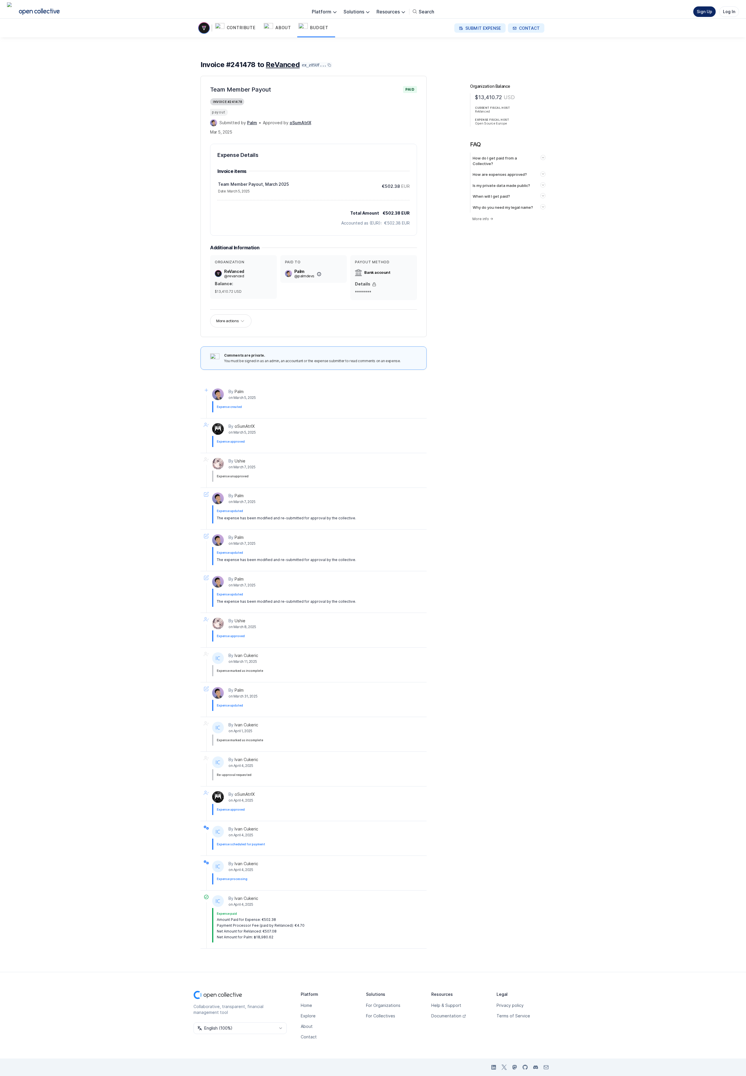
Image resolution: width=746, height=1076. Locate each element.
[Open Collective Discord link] (536, 1067)
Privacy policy (510, 1005)
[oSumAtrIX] (218, 429)
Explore (308, 1015)
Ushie (240, 460)
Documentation (446, 1015)
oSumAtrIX (245, 426)
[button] (238, 28)
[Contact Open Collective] (546, 1067)
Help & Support (446, 1005)
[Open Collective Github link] (525, 1067)
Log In (729, 11)
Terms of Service (513, 1015)
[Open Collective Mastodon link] (515, 1067)
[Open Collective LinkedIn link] (494, 1067)
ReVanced (283, 64)
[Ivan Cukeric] (218, 658)
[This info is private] (374, 284)
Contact (309, 1036)
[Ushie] (218, 463)
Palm (239, 391)
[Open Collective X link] (504, 1067)
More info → (482, 219)
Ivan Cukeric (246, 655)
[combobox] (240, 1028)
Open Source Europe (491, 123)
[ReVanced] (205, 28)
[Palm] (213, 122)
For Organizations (383, 1005)
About (307, 1026)
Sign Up (704, 11)
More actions (227, 320)
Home (306, 1005)
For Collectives (380, 1015)
